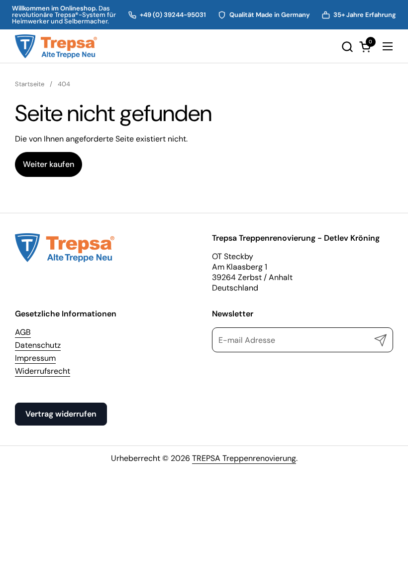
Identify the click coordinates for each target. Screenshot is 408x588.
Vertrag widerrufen (61, 414)
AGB (23, 332)
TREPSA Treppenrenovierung (244, 458)
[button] (347, 46)
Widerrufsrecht (42, 371)
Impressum (35, 358)
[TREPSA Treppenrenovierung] (56, 46)
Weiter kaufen (48, 164)
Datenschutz (38, 345)
